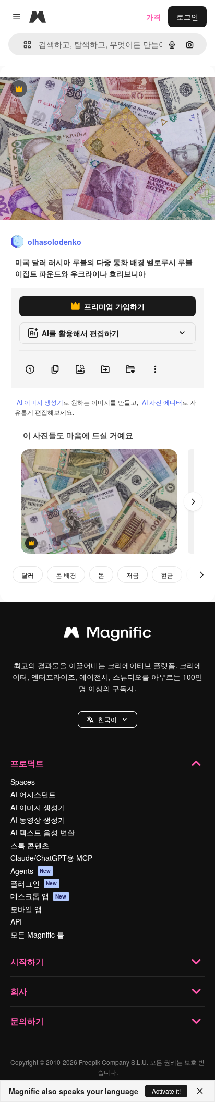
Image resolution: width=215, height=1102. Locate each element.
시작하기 (27, 961)
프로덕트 (27, 763)
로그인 (187, 16)
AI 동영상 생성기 (37, 819)
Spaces (22, 781)
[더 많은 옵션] (155, 369)
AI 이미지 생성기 (40, 402)
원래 (60, 89)
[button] (107, 719)
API (16, 921)
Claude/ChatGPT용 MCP (51, 858)
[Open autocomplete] (23, 45)
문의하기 (27, 1021)
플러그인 (33, 883)
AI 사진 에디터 (162, 402)
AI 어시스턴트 (33, 794)
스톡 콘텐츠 (29, 845)
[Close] (200, 1091)
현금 (167, 574)
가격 (153, 16)
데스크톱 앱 (38, 896)
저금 (132, 574)
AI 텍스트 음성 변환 (42, 832)
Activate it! (166, 1090)
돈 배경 (66, 574)
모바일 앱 (26, 909)
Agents (30, 871)
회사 (18, 991)
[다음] (193, 501)
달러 (27, 574)
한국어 (107, 719)
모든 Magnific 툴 (37, 934)
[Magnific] (107, 634)
